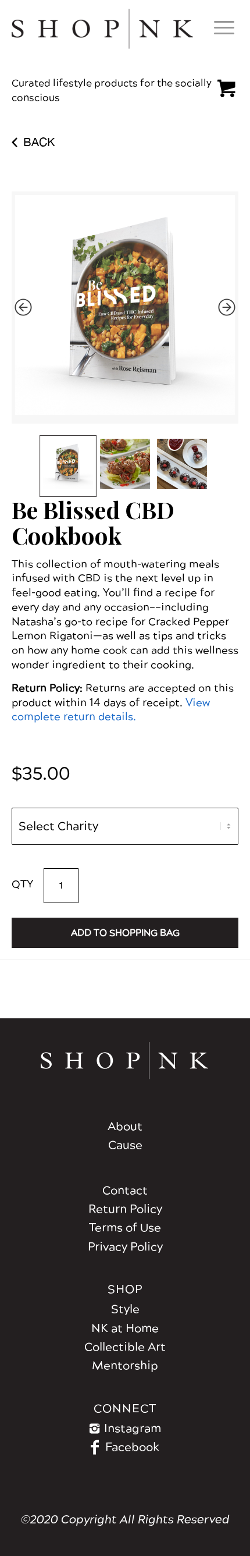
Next (226, 307)
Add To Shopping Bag (125, 932)
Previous (23, 307)
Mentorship (125, 1366)
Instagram (132, 1428)
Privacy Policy (125, 1247)
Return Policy (125, 1209)
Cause (125, 1145)
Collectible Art (125, 1347)
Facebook (132, 1447)
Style (125, 1309)
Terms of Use (125, 1228)
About (125, 1126)
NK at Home (125, 1328)
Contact (125, 1190)
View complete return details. (111, 709)
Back (39, 141)
